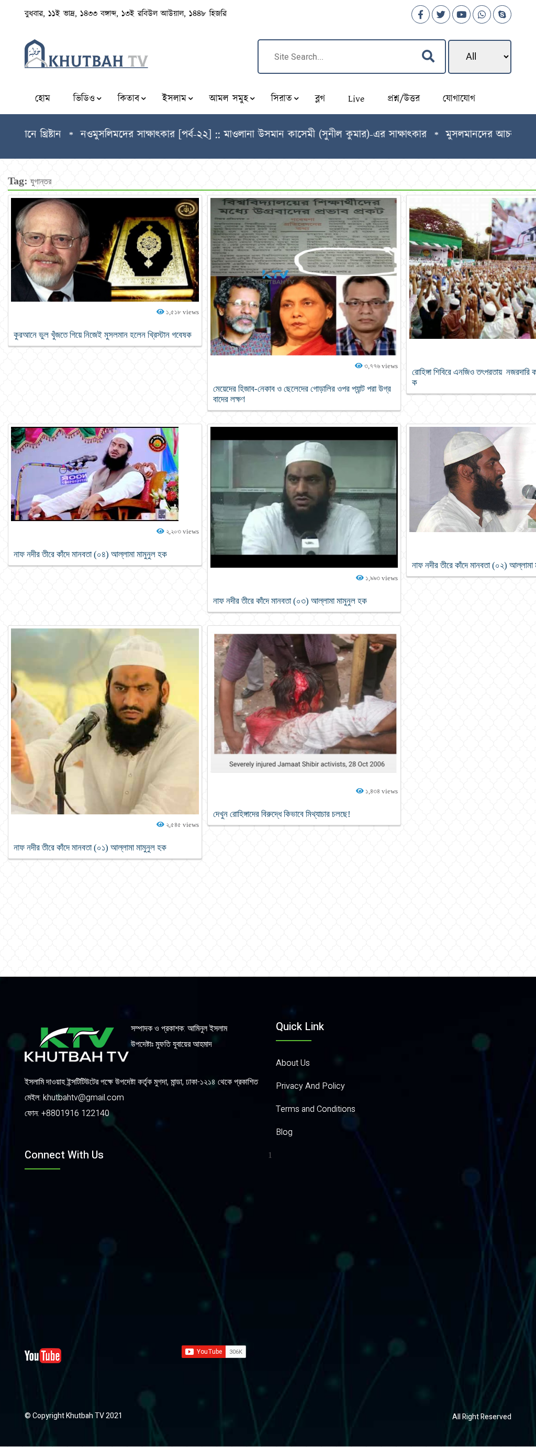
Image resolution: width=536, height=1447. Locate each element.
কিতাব (128, 99)
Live (356, 99)
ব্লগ (320, 99)
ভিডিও (84, 99)
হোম (42, 99)
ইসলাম (174, 99)
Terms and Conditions (315, 1109)
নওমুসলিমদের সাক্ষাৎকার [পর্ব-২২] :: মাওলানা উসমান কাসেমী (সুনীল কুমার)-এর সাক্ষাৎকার (216, 134)
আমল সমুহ (228, 99)
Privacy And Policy (310, 1086)
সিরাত (281, 99)
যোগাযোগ (459, 99)
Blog (284, 1132)
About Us (293, 1063)
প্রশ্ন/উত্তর (403, 99)
